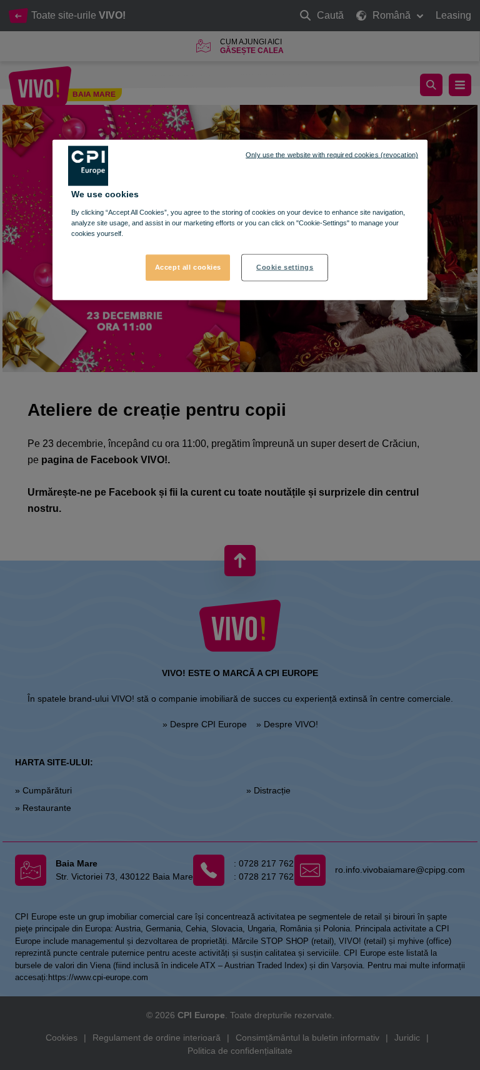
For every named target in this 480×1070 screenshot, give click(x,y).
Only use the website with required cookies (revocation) (332, 155)
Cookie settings (285, 267)
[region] (240, 220)
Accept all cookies (188, 267)
